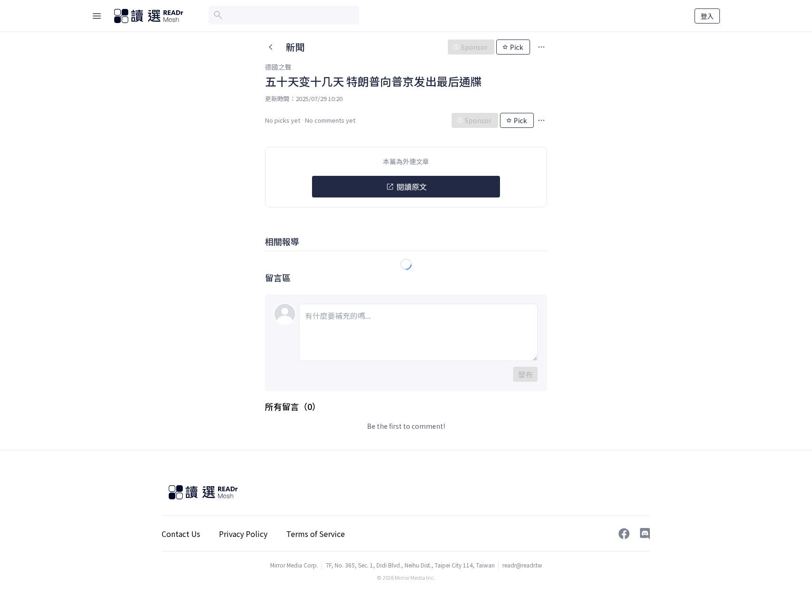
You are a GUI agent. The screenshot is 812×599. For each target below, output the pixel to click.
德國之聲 (278, 66)
